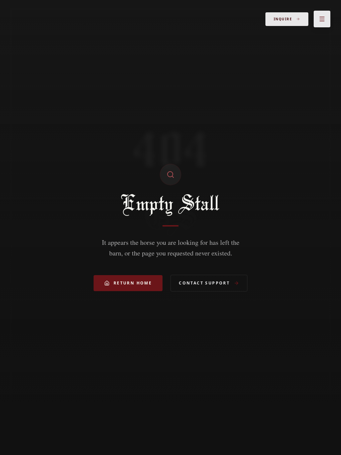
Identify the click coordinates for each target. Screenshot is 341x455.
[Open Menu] (322, 19)
